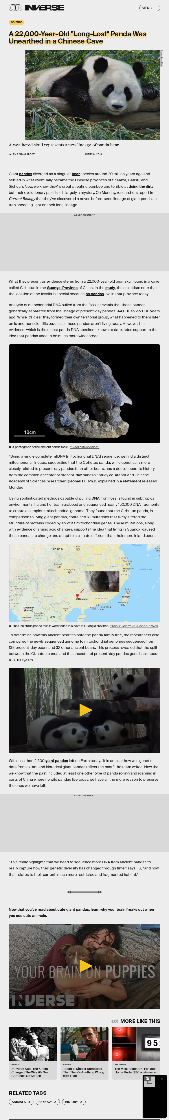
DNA (96, 498)
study (110, 287)
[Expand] (147, 1078)
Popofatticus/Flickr (162, 58)
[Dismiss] (161, 1078)
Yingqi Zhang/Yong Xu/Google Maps (134, 626)
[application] (84, 710)
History (71, 1102)
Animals (19, 1102)
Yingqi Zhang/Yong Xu (84, 447)
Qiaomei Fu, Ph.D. (81, 481)
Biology (45, 1102)
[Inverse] (44, 8)
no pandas (95, 294)
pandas (25, 174)
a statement (130, 481)
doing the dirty (141, 186)
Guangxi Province (62, 287)
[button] (84, 710)
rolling (124, 773)
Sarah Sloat (26, 154)
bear (76, 174)
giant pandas (56, 760)
